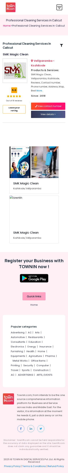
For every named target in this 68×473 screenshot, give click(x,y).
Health (30, 351)
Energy (32, 346)
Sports (26, 370)
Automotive (18, 337)
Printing (15, 365)
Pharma (50, 356)
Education (35, 342)
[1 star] (19, 96)
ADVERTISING (25, 375)
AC (29, 332)
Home (7, 26)
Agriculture (35, 356)
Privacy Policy (12, 466)
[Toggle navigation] (59, 7)
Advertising (17, 332)
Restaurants (35, 337)
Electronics (17, 346)
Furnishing (17, 351)
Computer (42, 365)
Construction (41, 370)
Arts (37, 332)
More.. (39, 90)
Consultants (18, 342)
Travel (14, 370)
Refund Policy (56, 466)
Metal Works (20, 360)
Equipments (18, 356)
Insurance (46, 346)
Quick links (34, 296)
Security (28, 365)
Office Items (38, 360)
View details (47, 114)
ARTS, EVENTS (44, 375)
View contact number (49, 106)
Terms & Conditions (34, 466)
